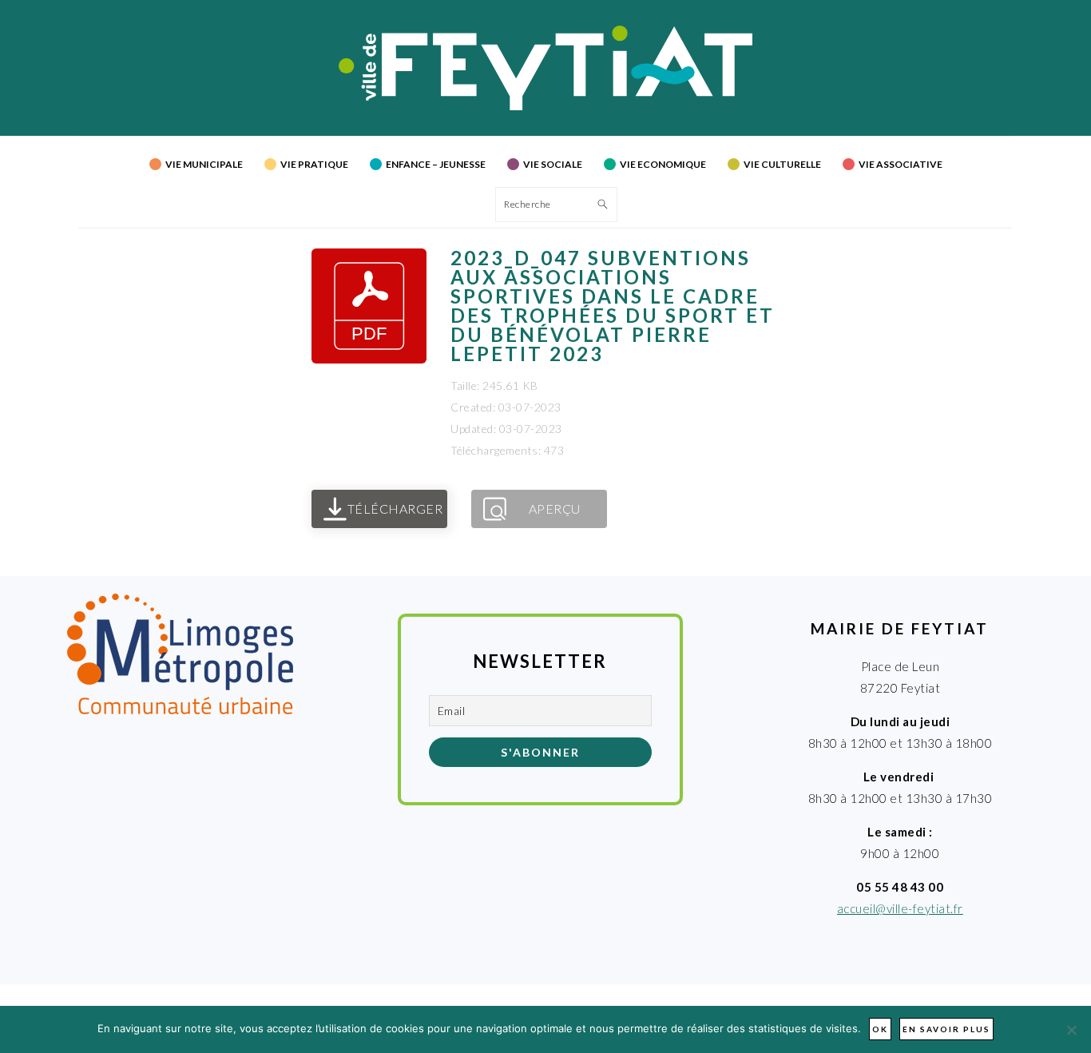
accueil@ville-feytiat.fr (900, 908)
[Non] (1071, 1030)
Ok (880, 1029)
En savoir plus (946, 1029)
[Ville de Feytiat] (546, 105)
